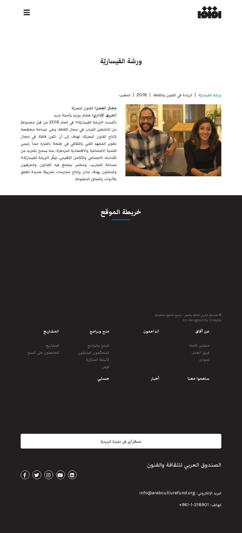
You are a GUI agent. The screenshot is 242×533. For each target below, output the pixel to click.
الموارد (204, 359)
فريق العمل (201, 352)
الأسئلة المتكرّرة (97, 359)
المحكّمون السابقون (93, 352)
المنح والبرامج (98, 345)
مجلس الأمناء (199, 345)
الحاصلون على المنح (43, 352)
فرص (105, 366)
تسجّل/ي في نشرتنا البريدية (121, 441)
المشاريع (52, 345)
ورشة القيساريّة (209, 94)
